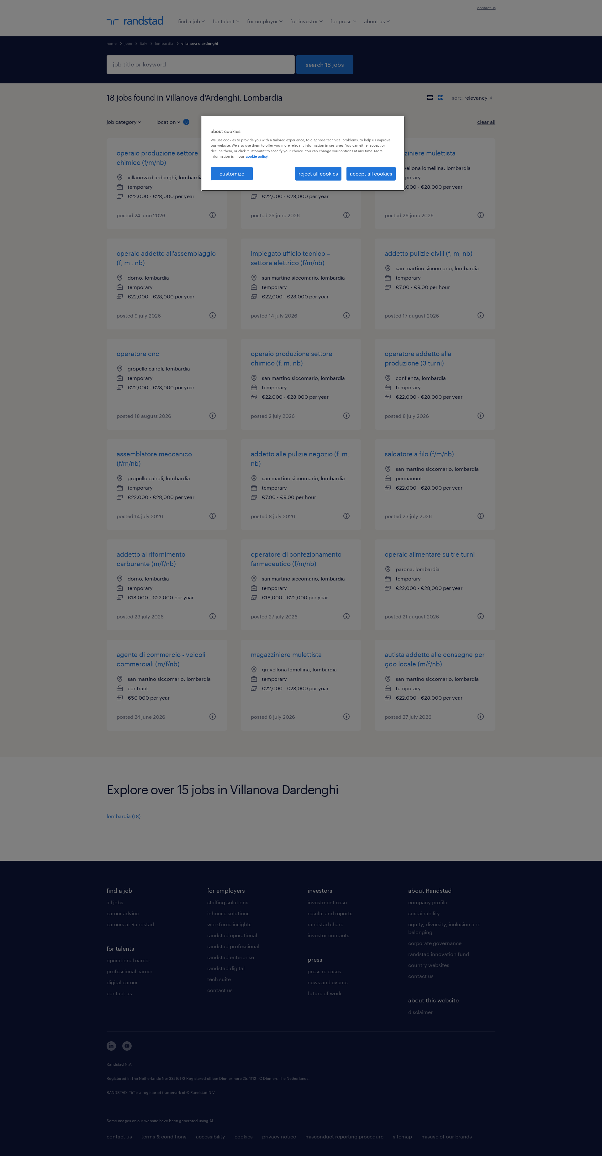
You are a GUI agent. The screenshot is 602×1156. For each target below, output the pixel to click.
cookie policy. (257, 156)
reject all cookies (318, 173)
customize (231, 173)
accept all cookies (371, 173)
